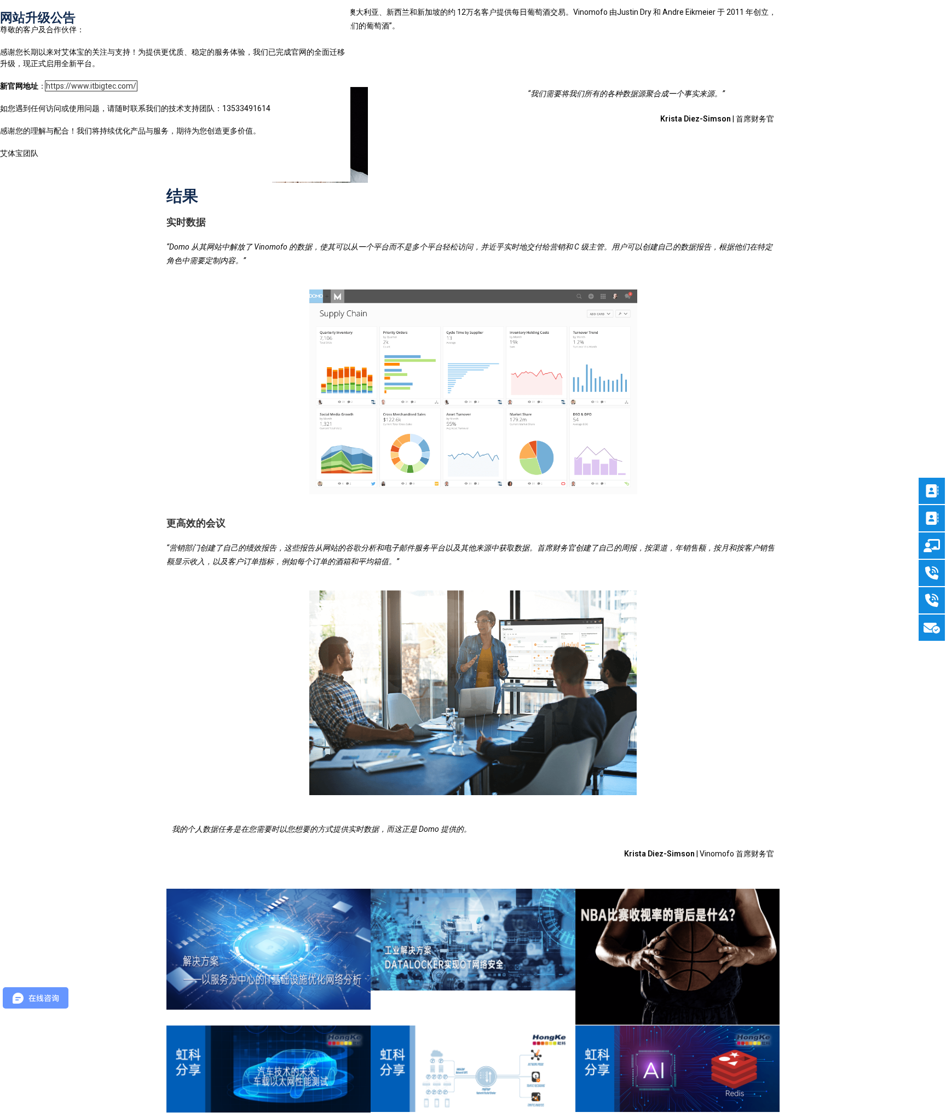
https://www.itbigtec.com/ (91, 86)
